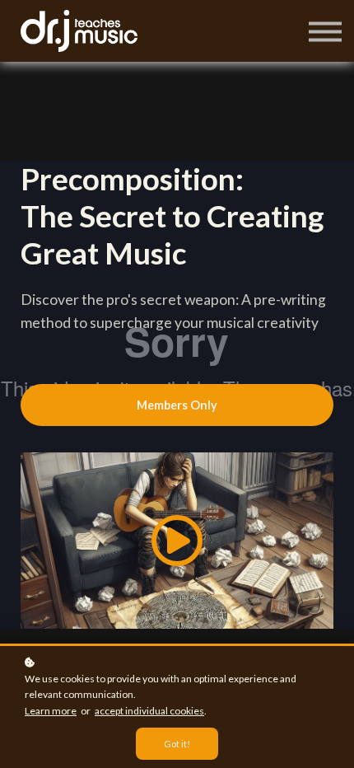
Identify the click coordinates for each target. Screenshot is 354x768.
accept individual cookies (149, 711)
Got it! (177, 743)
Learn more (51, 711)
